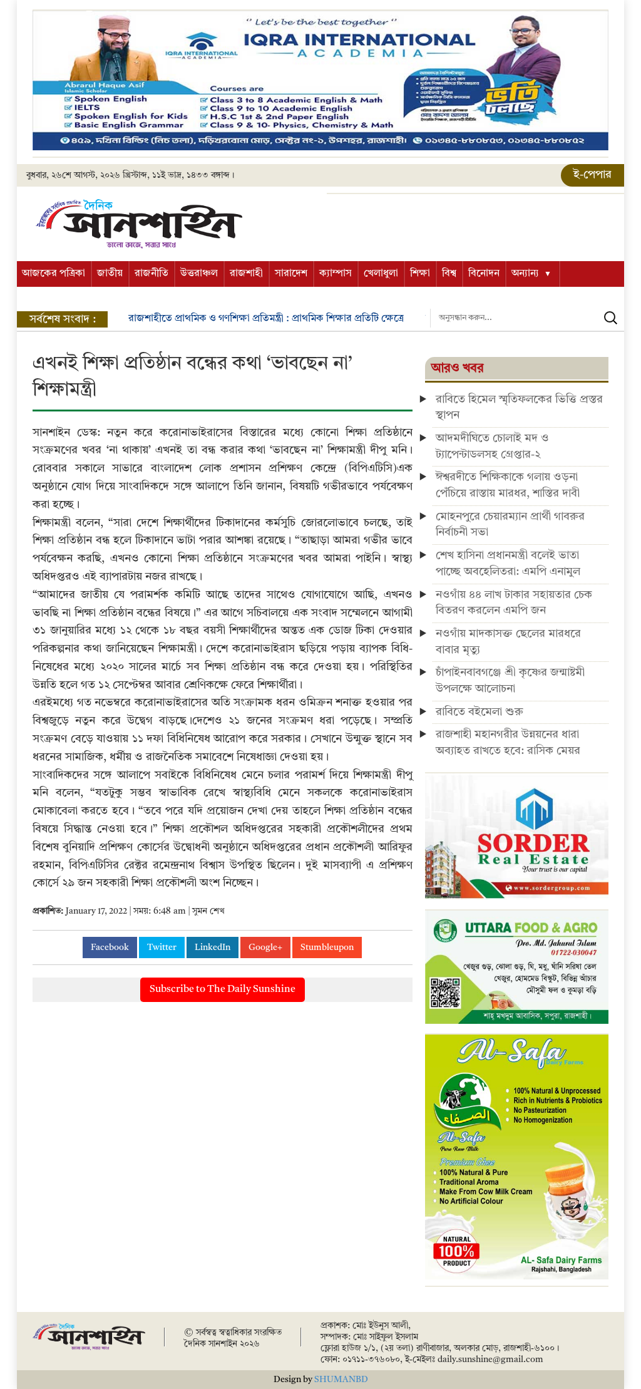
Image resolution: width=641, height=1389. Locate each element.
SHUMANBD (341, 1379)
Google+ (265, 947)
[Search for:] (527, 318)
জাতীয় (110, 274)
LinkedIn (212, 947)
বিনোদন (484, 274)
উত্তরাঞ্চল (199, 274)
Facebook (110, 947)
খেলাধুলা (381, 274)
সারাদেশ (291, 274)
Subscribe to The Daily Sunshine (222, 989)
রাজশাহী (246, 274)
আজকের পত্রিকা (53, 274)
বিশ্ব (449, 274)
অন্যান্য (525, 274)
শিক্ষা (420, 274)
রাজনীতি (151, 274)
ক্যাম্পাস (335, 274)
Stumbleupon (327, 947)
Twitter (162, 947)
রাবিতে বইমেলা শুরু (479, 712)
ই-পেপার (592, 174)
